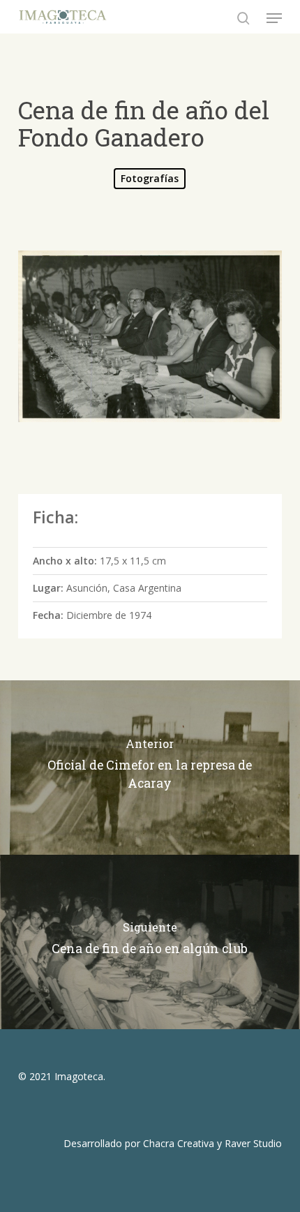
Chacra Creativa (178, 1143)
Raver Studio (253, 1143)
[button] (274, 18)
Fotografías (150, 178)
